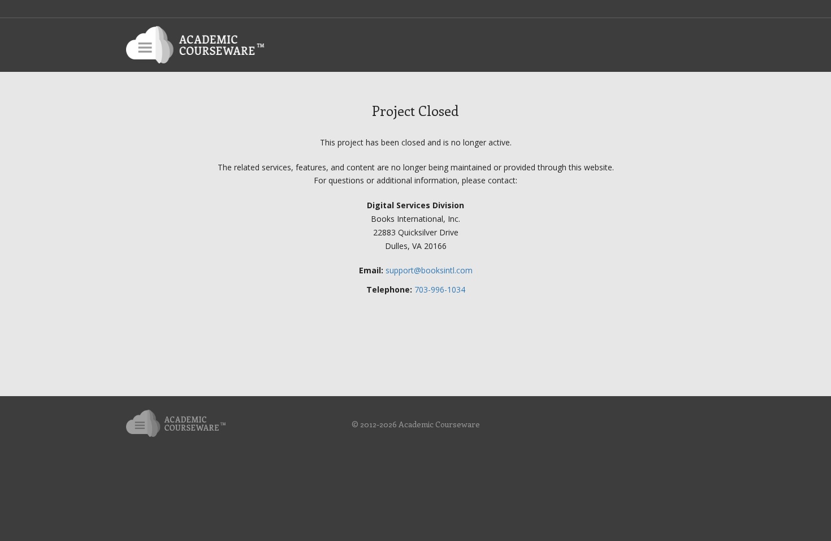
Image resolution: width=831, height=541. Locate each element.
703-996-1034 (439, 289)
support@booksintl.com (429, 270)
